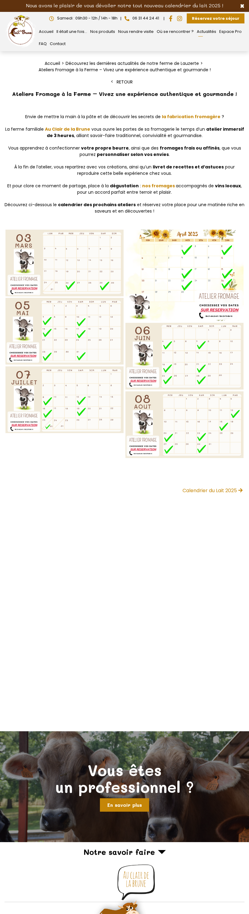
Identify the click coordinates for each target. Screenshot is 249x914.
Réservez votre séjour (215, 18)
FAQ (43, 44)
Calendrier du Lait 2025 (209, 490)
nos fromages (159, 186)
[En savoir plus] (124, 786)
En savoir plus (124, 805)
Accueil (46, 31)
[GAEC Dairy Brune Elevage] (21, 47)
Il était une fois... (71, 31)
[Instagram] (179, 18)
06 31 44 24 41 (145, 18)
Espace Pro (230, 31)
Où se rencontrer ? (175, 31)
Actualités (206, 31)
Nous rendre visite (136, 31)
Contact (58, 44)
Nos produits (102, 31)
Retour (125, 82)
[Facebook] (170, 18)
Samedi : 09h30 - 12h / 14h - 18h (87, 18)
